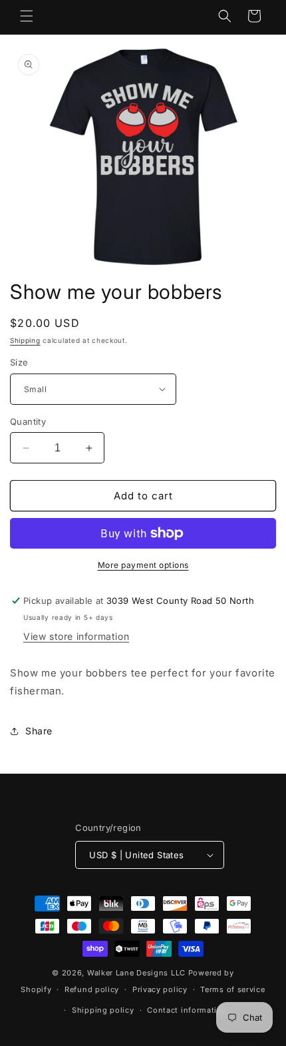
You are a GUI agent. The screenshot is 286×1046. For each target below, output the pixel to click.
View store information (76, 636)
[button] (26, 16)
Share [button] (39, 730)
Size (19, 362)
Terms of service (232, 989)
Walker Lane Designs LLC (136, 972)
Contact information (187, 1010)
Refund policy (92, 989)
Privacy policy (160, 989)
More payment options (143, 565)
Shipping (25, 340)
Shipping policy (103, 1010)
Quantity (28, 421)
